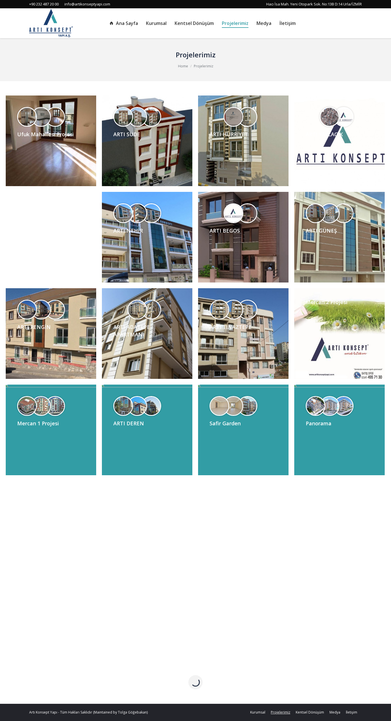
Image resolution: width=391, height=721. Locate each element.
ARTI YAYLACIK (324, 134)
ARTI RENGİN (34, 327)
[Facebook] (341, 23)
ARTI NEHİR (128, 230)
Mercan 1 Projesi (38, 423)
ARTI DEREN (128, 423)
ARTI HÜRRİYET (229, 134)
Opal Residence (36, 519)
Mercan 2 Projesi (326, 302)
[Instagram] (349, 23)
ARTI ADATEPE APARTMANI (131, 331)
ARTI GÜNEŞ (321, 230)
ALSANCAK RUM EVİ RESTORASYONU (331, 523)
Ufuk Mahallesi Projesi (45, 134)
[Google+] (357, 23)
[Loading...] (195, 682)
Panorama (318, 423)
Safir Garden (225, 423)
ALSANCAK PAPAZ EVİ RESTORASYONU (44, 620)
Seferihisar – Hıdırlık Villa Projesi (144, 620)
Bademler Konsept (233, 616)
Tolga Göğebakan (132, 712)
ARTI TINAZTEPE (231, 327)
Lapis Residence (230, 519)
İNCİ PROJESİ (129, 519)
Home (183, 66)
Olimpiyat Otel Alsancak (336, 616)
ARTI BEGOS (225, 230)
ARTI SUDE (126, 134)
